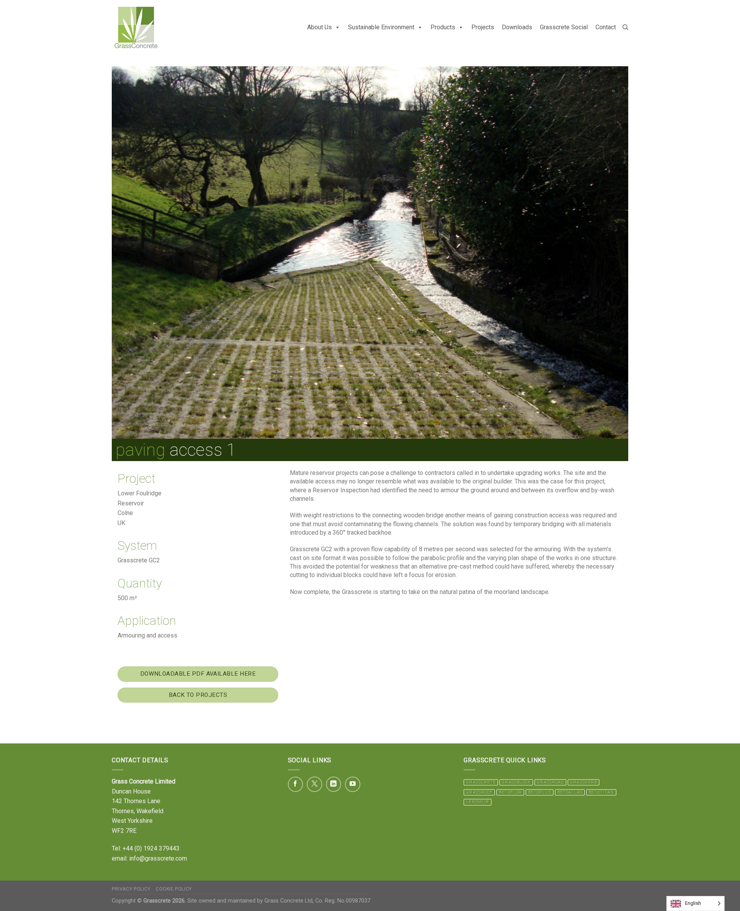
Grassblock (516, 782)
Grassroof (479, 792)
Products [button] (443, 27)
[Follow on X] (314, 784)
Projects (482, 27)
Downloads (517, 27)
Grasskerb (583, 782)
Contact (605, 27)
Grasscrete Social (564, 27)
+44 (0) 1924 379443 (151, 848)
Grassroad (550, 782)
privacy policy (131, 889)
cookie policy (174, 889)
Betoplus (539, 792)
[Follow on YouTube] (352, 784)
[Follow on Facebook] (295, 784)
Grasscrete (481, 782)
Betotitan (601, 792)
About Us (319, 27)
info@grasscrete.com (158, 858)
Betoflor (510, 792)
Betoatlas (569, 792)
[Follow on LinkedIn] (333, 784)
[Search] (625, 27)
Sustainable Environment (381, 27)
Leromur (477, 801)
